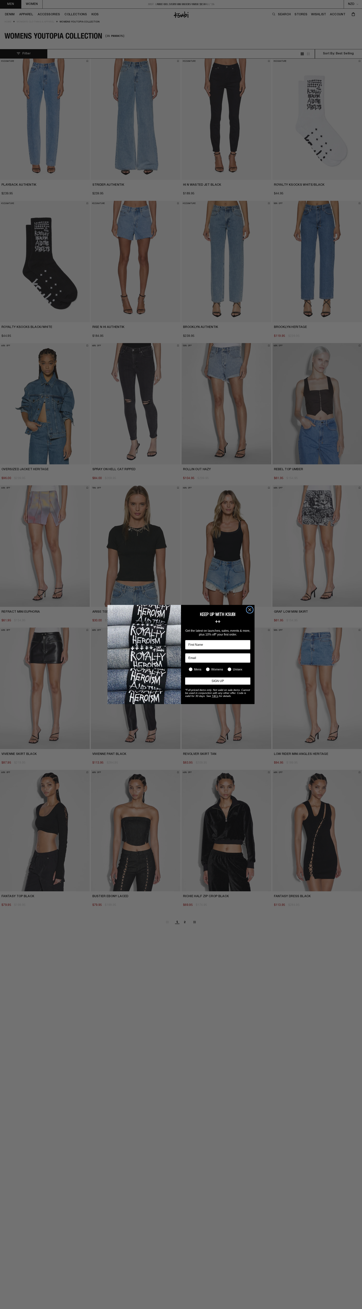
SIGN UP (218, 681)
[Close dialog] (249, 609)
